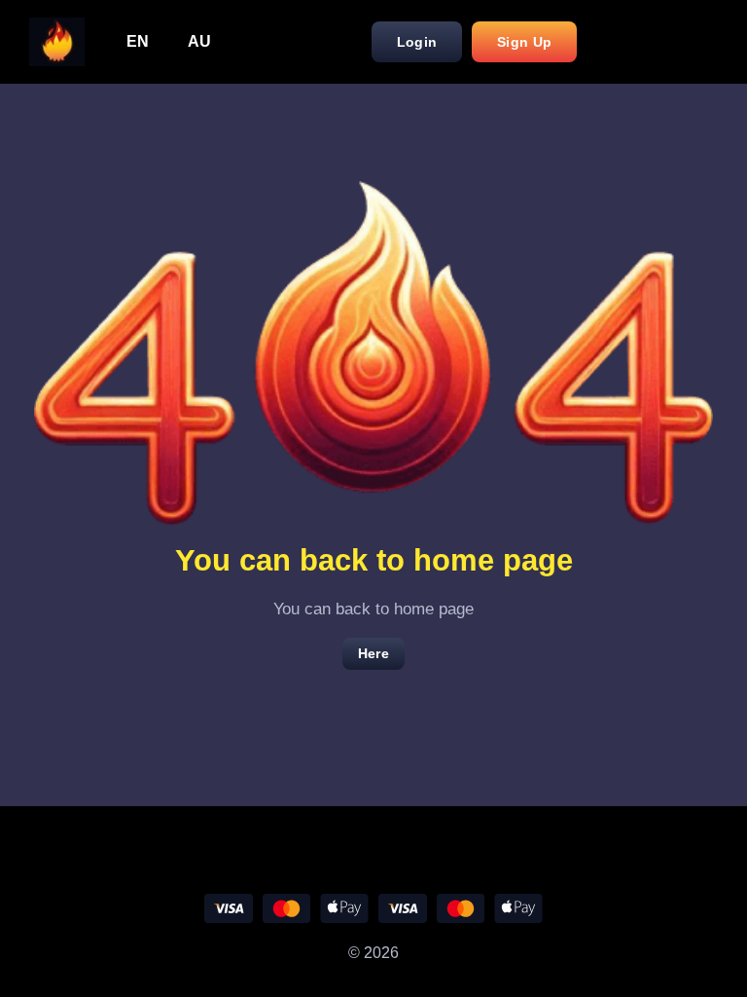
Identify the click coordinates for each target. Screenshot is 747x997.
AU (199, 41)
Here (373, 653)
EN (137, 41)
